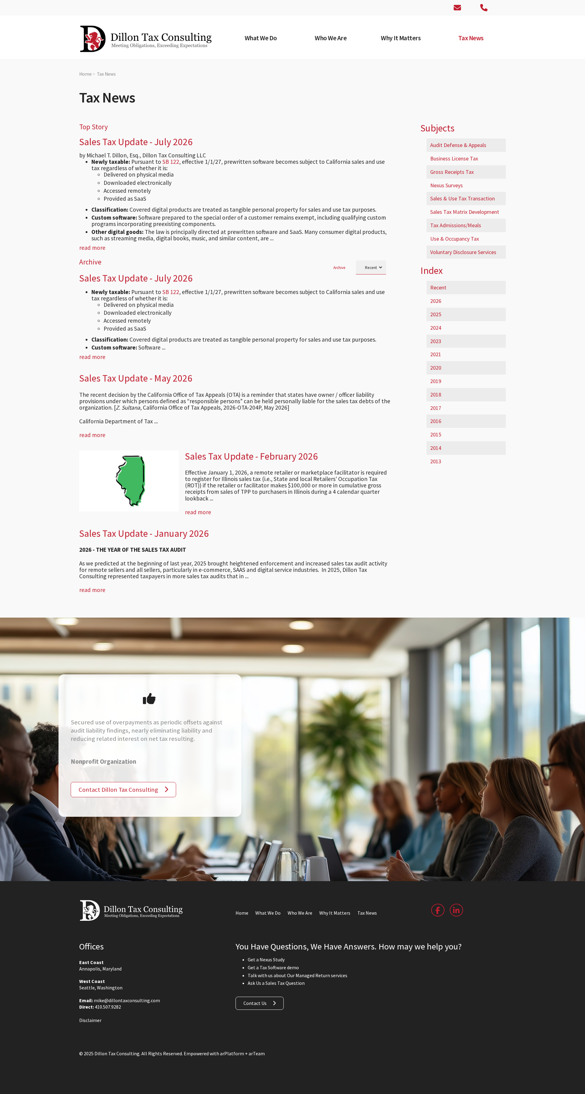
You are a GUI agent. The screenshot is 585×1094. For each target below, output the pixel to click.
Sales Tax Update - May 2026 (135, 378)
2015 (435, 434)
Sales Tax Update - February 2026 (251, 456)
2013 (435, 461)
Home (85, 74)
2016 (435, 421)
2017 (435, 407)
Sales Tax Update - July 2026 (136, 142)
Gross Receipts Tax (452, 171)
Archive (339, 267)
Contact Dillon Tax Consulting (118, 790)
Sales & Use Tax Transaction (462, 198)
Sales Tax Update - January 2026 (144, 533)
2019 (435, 381)
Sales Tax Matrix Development (464, 211)
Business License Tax (454, 158)
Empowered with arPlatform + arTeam (224, 1053)
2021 (435, 354)
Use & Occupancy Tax (454, 238)
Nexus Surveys (446, 185)
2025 (435, 314)
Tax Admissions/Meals (455, 225)
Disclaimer (90, 1020)
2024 (435, 327)
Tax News (106, 74)
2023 (435, 341)
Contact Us (255, 1003)
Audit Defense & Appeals (458, 145)
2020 (435, 367)
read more (92, 247)
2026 (435, 300)
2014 (435, 447)
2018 (435, 394)
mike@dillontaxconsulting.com (127, 1000)
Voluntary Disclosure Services (463, 252)
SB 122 (170, 161)
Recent (438, 287)
